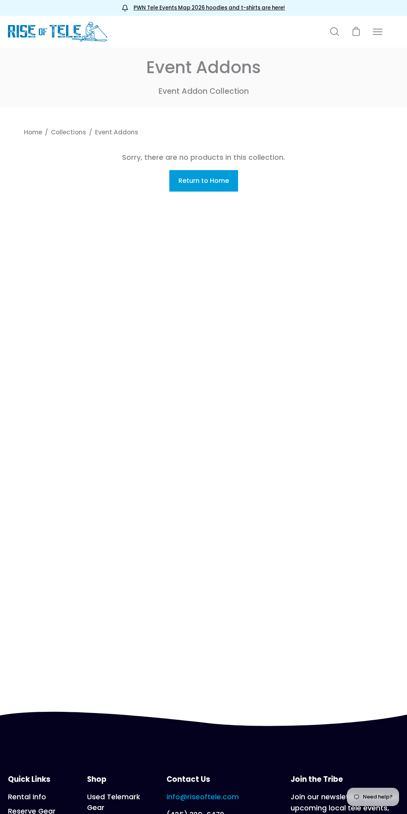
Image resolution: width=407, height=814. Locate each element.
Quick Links (29, 779)
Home (33, 132)
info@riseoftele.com (203, 797)
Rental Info (27, 797)
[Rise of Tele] (57, 32)
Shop (97, 779)
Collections (68, 132)
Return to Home (203, 180)
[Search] (334, 32)
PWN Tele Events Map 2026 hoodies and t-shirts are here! (209, 8)
